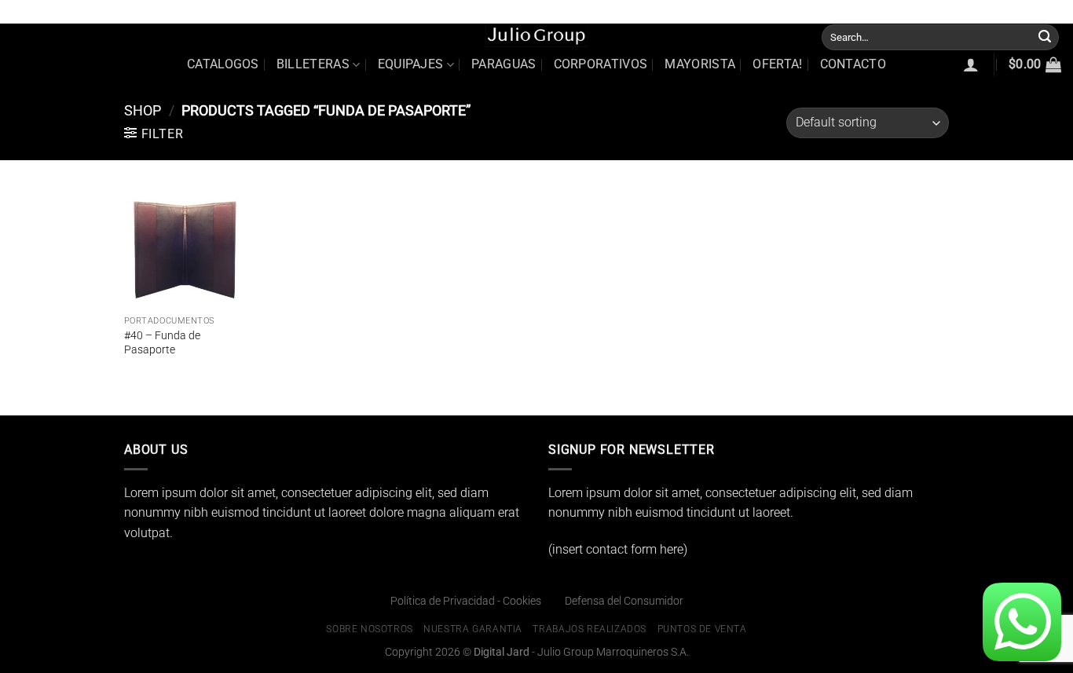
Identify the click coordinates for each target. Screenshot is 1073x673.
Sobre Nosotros (735, 11)
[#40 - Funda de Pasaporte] (186, 246)
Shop (142, 110)
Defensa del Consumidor (624, 601)
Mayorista (700, 64)
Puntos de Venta (1024, 11)
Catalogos (223, 64)
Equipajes (411, 64)
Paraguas (503, 64)
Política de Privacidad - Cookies (465, 601)
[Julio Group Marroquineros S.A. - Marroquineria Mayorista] (536, 35)
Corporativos (601, 64)
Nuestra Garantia (824, 11)
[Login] (971, 64)
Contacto (853, 64)
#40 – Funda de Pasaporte (162, 343)
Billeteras (313, 64)
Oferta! (777, 64)
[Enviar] (1044, 37)
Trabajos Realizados (926, 11)
